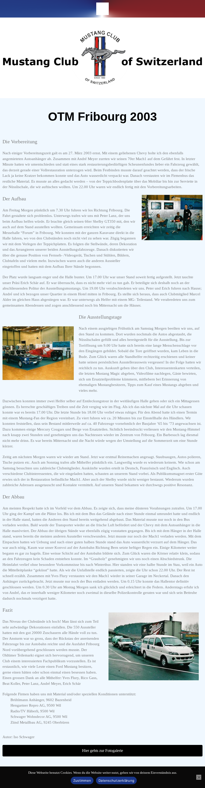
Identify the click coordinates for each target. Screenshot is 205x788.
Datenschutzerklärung (116, 780)
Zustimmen (82, 780)
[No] (198, 777)
